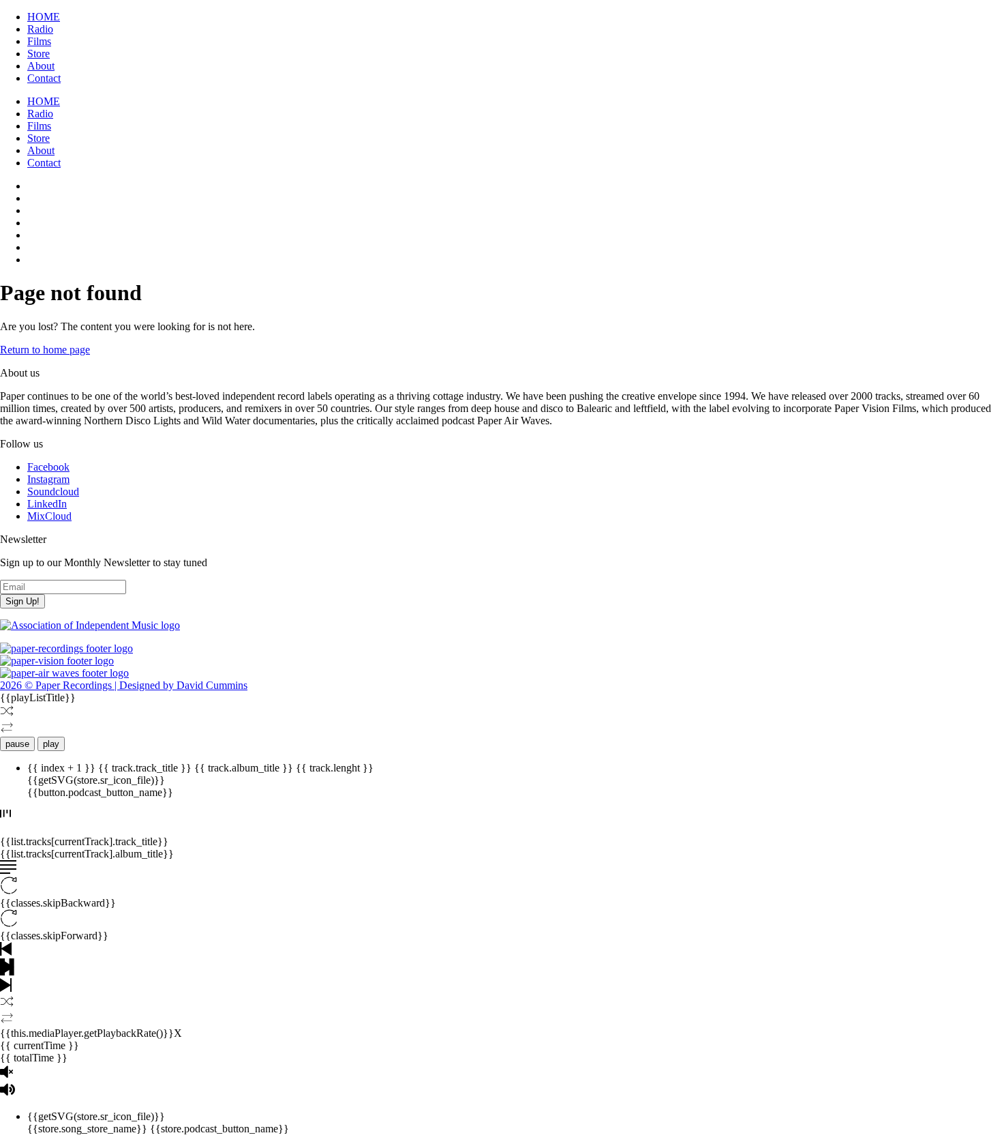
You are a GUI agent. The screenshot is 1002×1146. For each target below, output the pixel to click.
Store (38, 53)
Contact (44, 78)
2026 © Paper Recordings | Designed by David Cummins (123, 685)
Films (39, 41)
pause (17, 744)
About (41, 66)
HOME (43, 17)
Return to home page (45, 349)
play (51, 744)
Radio (40, 29)
